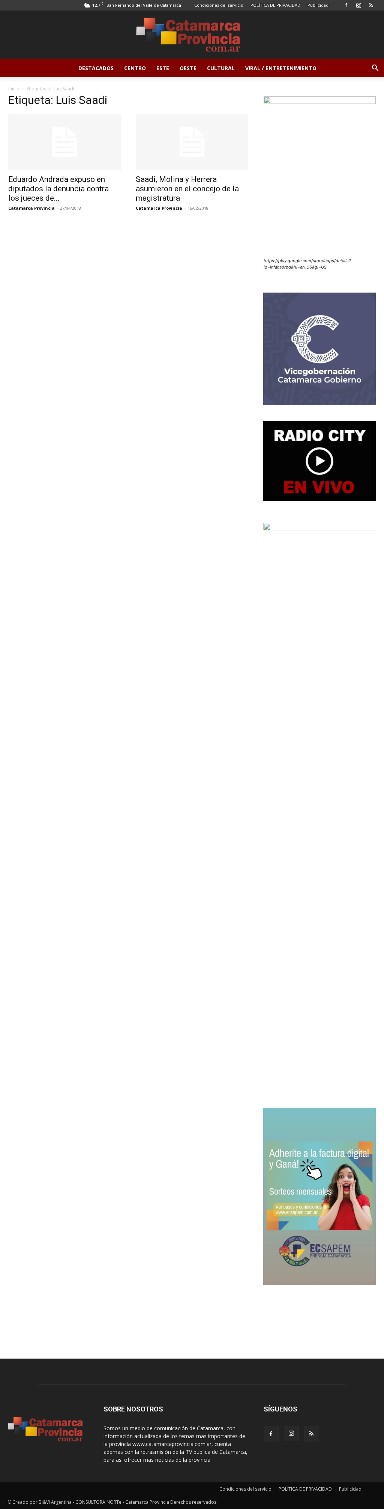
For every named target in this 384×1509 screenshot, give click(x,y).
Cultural (221, 68)
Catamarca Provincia (31, 208)
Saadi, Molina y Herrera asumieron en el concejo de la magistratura (187, 189)
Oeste (188, 68)
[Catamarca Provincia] (192, 35)
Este (162, 68)
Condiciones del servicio (218, 5)
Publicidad (318, 5)
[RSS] (370, 5)
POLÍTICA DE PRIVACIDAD (275, 5)
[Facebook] (346, 5)
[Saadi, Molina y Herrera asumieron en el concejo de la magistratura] (192, 142)
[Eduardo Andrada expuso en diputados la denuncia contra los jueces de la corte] (64, 142)
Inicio (14, 89)
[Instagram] (358, 5)
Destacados (96, 68)
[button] (375, 68)
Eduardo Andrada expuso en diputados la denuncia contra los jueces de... (58, 189)
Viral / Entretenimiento (280, 68)
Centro (135, 68)
